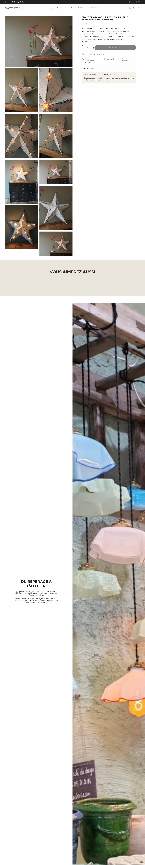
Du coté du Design (12, 2)
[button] (51, 8)
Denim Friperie (28, 2)
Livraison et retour (90, 68)
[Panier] (139, 8)
